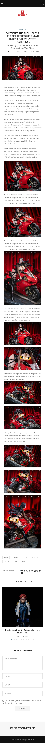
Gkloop (10, 51)
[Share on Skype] (37, 571)
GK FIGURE (35, 557)
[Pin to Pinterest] (29, 571)
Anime (6, 557)
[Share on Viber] (40, 571)
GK (27, 557)
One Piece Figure (20, 561)
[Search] (42, 3)
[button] (4, 613)
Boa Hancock (17, 557)
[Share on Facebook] (24, 571)
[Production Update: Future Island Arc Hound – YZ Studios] (22, 607)
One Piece (7, 561)
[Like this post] (22, 571)
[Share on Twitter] (27, 571)
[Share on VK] (32, 571)
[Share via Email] (22, 573)
